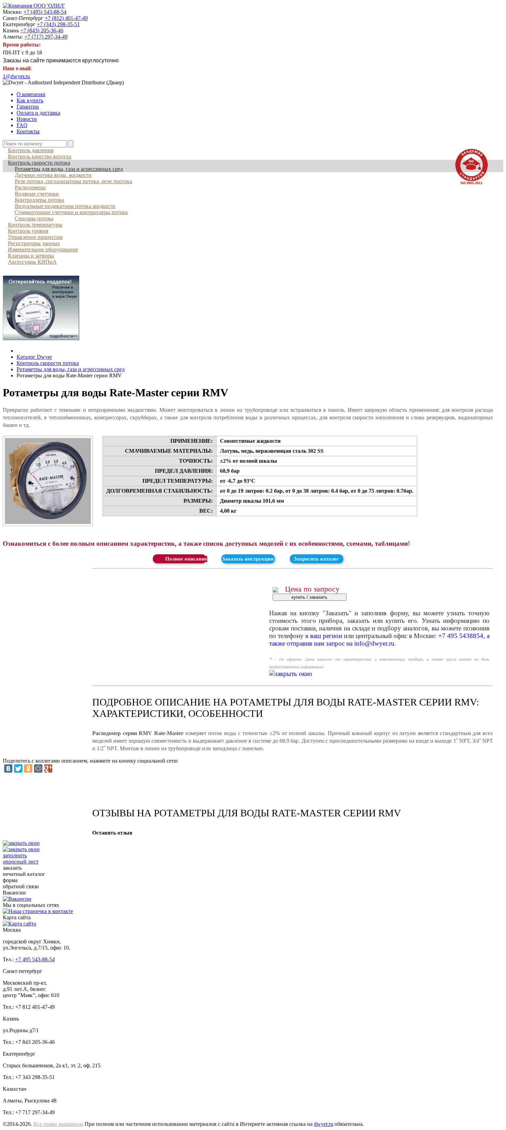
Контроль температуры (35, 225)
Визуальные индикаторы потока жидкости (65, 206)
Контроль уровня (28, 231)
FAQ (22, 125)
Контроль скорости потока (39, 163)
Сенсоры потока (34, 218)
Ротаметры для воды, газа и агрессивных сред (69, 169)
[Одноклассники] (28, 768)
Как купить (30, 100)
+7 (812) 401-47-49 (66, 18)
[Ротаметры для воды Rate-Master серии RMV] (48, 481)
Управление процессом (35, 237)
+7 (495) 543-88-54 (44, 12)
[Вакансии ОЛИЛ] (17, 899)
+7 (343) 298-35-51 (58, 24)
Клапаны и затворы (31, 256)
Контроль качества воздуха (39, 156)
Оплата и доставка (38, 113)
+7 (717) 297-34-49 (45, 37)
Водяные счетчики (37, 194)
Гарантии (28, 106)
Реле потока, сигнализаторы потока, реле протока (73, 181)
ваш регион (326, 635)
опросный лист (21, 858)
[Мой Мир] (38, 768)
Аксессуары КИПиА (32, 262)
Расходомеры (30, 187)
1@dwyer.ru (16, 76)
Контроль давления (30, 150)
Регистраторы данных (34, 243)
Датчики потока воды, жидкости (53, 175)
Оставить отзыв (112, 833)
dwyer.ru (323, 1124)
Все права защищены (58, 1124)
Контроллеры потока (39, 200)
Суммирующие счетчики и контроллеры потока (71, 212)
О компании (31, 94)
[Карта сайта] (19, 924)
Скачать (179, 559)
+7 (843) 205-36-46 (41, 30)
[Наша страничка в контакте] (38, 911)
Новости (27, 119)
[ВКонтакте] (8, 768)
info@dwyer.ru (374, 643)
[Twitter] (18, 768)
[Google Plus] (48, 768)
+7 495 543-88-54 (35, 959)
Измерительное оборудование (43, 249)
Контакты (28, 131)
